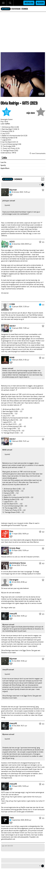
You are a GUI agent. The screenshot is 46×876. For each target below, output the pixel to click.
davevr (12, 325)
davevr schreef (7, 368)
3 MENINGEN (18, 179)
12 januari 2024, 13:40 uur (20, 328)
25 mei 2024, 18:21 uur (19, 726)
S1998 (12, 304)
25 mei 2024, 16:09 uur (19, 616)
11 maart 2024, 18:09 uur (20, 534)
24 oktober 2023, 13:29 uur (21, 192)
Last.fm (3, 162)
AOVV (12, 241)
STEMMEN (24, 9)
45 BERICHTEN (7, 179)
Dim (11, 531)
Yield (11, 817)
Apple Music (5, 168)
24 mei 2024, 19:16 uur (19, 565)
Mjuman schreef (8, 624)
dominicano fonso (17, 563)
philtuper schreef (8, 201)
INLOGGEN (40, 3)
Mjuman (13, 189)
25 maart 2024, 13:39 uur (20, 550)
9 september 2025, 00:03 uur (21, 820)
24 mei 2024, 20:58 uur (19, 582)
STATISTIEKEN (15, 9)
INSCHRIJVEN (29, 3)
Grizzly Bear (14, 548)
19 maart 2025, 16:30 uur (20, 786)
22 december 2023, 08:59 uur (21, 244)
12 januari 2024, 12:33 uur (20, 306)
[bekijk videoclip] (18, 129)
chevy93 (13, 613)
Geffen (7, 124)
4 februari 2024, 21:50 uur (20, 360)
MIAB (11, 357)
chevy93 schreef (8, 669)
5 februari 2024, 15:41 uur (20, 441)
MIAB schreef (7, 450)
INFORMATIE (6, 9)
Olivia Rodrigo (10, 103)
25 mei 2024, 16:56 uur (19, 661)
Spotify (3, 165)
